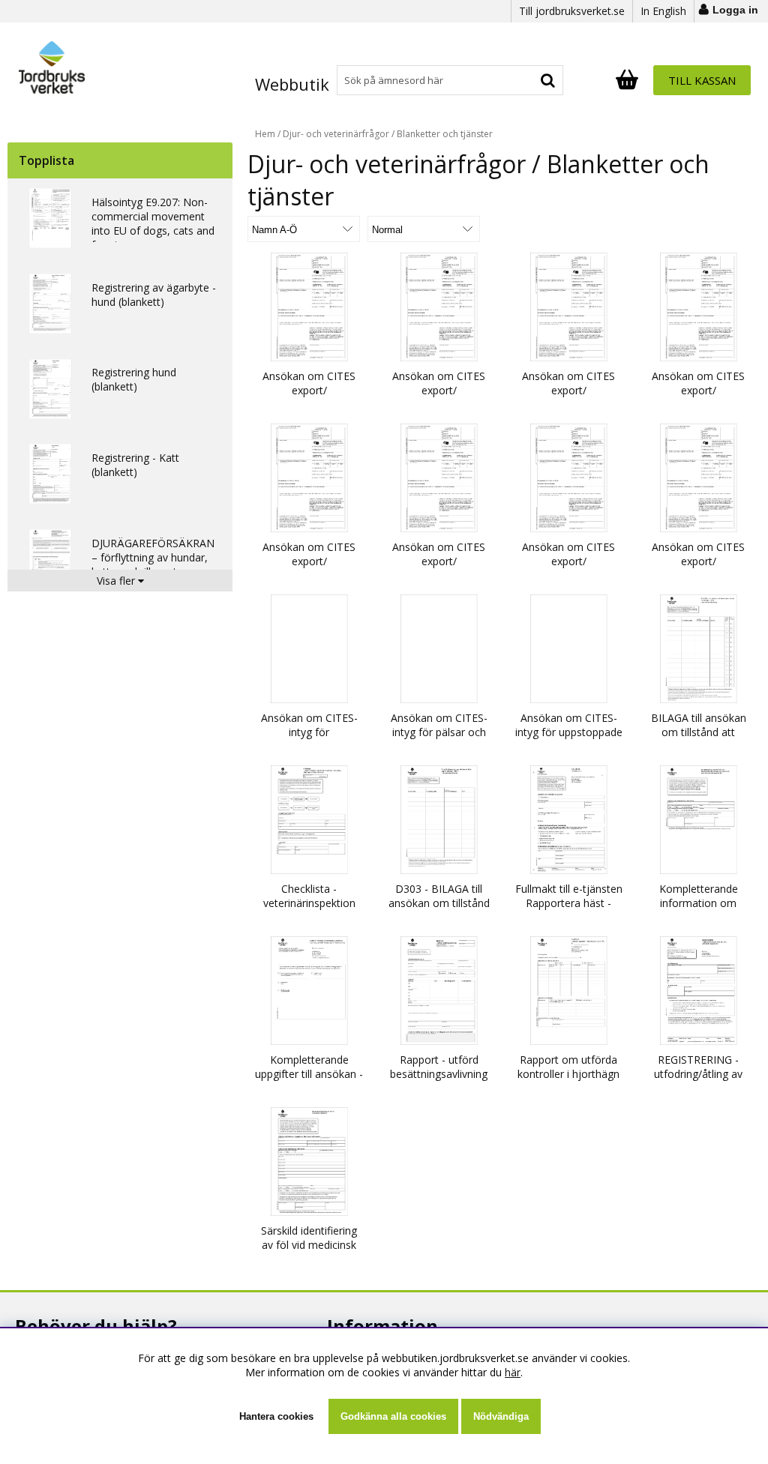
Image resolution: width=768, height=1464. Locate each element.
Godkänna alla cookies (393, 1416)
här (512, 1372)
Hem (265, 133)
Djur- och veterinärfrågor (336, 133)
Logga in (735, 10)
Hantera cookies (276, 1416)
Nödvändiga (501, 1416)
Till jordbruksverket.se (572, 11)
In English (663, 11)
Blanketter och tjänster (445, 133)
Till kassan (702, 80)
